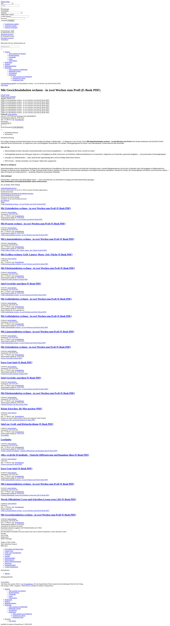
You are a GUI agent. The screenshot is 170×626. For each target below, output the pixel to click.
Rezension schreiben (9, 97)
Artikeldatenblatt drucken (9, 188)
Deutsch (7, 52)
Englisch (7, 64)
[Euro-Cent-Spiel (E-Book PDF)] (11, 358)
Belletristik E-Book (15, 71)
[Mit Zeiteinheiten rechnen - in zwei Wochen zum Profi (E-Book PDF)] (23, 204)
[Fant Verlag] (5, 95)
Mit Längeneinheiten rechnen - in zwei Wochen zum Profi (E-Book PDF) (37, 239)
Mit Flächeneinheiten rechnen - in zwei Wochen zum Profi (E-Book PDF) (38, 268)
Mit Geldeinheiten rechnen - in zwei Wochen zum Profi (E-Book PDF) (36, 299)
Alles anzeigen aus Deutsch (17, 53)
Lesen (10, 59)
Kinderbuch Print (18, 80)
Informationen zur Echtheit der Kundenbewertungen (17, 193)
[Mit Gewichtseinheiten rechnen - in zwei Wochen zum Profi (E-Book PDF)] (25, 510)
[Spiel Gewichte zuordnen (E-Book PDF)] (14, 279)
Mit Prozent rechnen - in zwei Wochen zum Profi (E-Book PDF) (33, 223)
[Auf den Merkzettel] (1, 129)
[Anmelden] (20, 530)
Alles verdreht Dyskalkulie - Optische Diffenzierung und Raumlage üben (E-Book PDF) (45, 455)
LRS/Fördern (13, 61)
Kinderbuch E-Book (19, 78)
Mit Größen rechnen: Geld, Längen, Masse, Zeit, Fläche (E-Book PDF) (36, 254)
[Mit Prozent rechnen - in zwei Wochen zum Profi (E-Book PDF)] (21, 219)
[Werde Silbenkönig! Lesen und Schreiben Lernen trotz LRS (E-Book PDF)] (25, 495)
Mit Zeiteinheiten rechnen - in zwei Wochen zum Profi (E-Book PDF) (36, 208)
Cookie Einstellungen (11, 567)
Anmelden (11, 20)
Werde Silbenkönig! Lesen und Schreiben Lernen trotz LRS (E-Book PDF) (38, 499)
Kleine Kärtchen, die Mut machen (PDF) (21, 408)
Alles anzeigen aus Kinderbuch (22, 76)
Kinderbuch (12, 75)
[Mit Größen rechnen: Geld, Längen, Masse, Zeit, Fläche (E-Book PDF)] (24, 250)
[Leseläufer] (5, 435)
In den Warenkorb (18, 127)
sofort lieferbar (12, 114)
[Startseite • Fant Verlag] (5, 1)
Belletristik (8, 68)
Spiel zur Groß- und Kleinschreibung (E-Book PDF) (27, 424)
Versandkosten (19, 120)
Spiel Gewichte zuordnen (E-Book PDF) (21, 283)
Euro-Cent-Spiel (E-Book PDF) (16, 362)
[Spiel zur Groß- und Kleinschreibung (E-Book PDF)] (18, 420)
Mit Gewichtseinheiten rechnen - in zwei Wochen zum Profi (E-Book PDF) (38, 515)
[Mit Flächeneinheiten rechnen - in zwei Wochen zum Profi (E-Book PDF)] (24, 264)
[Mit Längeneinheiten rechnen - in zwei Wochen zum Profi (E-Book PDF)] (24, 235)
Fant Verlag (12, 621)
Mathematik (8, 62)
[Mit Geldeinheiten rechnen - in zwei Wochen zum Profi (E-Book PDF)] (23, 295)
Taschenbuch (13, 73)
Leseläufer (6, 439)
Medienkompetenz (10, 66)
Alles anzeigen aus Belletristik (18, 69)
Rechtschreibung (14, 55)
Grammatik (12, 57)
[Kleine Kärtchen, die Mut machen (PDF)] (14, 404)
